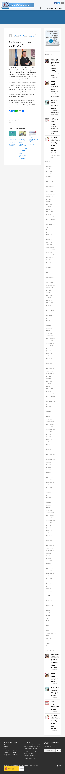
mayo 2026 (49, 173)
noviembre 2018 (50, 396)
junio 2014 (48, 527)
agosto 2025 (49, 196)
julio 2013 (48, 555)
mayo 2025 (49, 204)
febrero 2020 (49, 361)
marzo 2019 (49, 386)
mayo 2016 (49, 469)
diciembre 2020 (50, 335)
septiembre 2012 (50, 581)
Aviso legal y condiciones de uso (12, 765)
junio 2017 (48, 436)
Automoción (49, 607)
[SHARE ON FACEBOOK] (12, 120)
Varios (47, 643)
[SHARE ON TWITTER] (10, 120)
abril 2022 (48, 297)
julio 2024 (48, 229)
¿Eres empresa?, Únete (47, 3)
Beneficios (49, 613)
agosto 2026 (49, 166)
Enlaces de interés (7, 751)
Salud (47, 635)
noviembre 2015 (50, 484)
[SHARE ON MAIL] (10, 122)
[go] (58, 50)
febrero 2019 (49, 388)
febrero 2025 (49, 211)
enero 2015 (49, 510)
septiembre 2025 (50, 194)
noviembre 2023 (50, 249)
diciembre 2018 (50, 393)
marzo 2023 (49, 270)
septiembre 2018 (50, 401)
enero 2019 (49, 391)
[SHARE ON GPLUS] (15, 120)
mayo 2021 (49, 323)
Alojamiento (49, 605)
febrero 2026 (49, 181)
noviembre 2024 (50, 219)
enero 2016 (49, 479)
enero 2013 (49, 570)
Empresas (15, 754)
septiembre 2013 (50, 550)
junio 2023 (49, 262)
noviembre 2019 (50, 368)
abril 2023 (48, 267)
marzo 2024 (49, 239)
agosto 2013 (49, 553)
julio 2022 (48, 290)
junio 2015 (48, 497)
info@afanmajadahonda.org (31, 751)
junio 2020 (49, 350)
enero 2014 (49, 540)
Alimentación (49, 602)
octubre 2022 (49, 282)
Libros (47, 623)
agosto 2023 (49, 257)
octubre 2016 (49, 457)
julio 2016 (48, 464)
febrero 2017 (49, 447)
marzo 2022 (49, 300)
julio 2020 (48, 348)
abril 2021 (48, 325)
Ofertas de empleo (51, 633)
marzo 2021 (49, 328)
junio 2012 (48, 586)
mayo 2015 (49, 500)
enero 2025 (49, 214)
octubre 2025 (49, 191)
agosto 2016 (49, 462)
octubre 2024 (49, 222)
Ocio (47, 630)
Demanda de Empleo (7, 755)
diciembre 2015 (50, 482)
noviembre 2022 (50, 280)
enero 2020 (49, 363)
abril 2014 (48, 533)
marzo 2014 (49, 535)
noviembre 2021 (50, 310)
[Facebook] (55, 3)
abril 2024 (48, 237)
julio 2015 (48, 495)
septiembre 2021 (50, 315)
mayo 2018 (49, 409)
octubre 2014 (49, 517)
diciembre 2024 (50, 216)
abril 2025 (48, 206)
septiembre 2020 (50, 343)
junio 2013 (48, 558)
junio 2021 (48, 320)
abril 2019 (48, 383)
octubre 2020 (49, 340)
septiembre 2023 (50, 254)
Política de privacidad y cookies (29, 765)
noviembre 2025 (50, 189)
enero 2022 (49, 305)
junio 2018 (48, 406)
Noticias (32, 36)
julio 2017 (48, 434)
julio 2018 (48, 404)
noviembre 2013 (50, 545)
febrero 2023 (49, 272)
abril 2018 (48, 411)
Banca (48, 610)
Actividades (49, 600)
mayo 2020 (49, 353)
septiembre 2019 (50, 373)
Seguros (48, 638)
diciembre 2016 (50, 452)
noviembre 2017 (50, 424)
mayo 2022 (49, 295)
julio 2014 (48, 525)
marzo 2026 (49, 179)
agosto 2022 (49, 287)
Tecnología (49, 640)
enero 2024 (49, 244)
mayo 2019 (49, 381)
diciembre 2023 (50, 247)
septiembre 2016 (50, 459)
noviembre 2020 (50, 338)
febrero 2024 (49, 242)
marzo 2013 (49, 565)
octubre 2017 (49, 426)
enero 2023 (49, 275)
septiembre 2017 (50, 429)
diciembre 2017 (50, 421)
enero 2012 (49, 588)
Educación (49, 615)
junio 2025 (48, 201)
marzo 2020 (49, 358)
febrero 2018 (49, 416)
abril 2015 (48, 502)
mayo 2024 (49, 234)
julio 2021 (48, 318)
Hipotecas (49, 618)
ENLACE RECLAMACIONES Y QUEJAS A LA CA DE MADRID (34, 141)
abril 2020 (48, 356)
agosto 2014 (49, 522)
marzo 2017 (49, 444)
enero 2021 (49, 333)
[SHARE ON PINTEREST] (18, 120)
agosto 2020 (49, 345)
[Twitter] (58, 3)
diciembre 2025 (50, 186)
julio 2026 (48, 168)
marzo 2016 (49, 474)
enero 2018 (49, 419)
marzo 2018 (49, 414)
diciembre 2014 (50, 512)
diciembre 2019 (50, 366)
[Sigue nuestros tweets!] (60, 766)
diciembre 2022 (50, 277)
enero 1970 (49, 591)
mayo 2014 (49, 530)
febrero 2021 (49, 330)
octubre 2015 (49, 487)
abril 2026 (48, 176)
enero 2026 (49, 184)
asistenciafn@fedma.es (30, 755)
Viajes (47, 645)
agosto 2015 (49, 492)
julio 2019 (48, 376)
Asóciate (15, 744)
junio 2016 (48, 467)
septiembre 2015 (50, 490)
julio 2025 (48, 199)
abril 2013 (48, 563)
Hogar (48, 620)
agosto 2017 (49, 431)
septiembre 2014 (50, 520)
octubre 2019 (49, 371)
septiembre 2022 (50, 285)
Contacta (39, 3)
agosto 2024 (49, 227)
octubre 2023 (49, 252)
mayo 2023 (49, 265)
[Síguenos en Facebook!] (57, 766)
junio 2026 (49, 171)
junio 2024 (49, 232)
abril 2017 (48, 442)
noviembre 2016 (50, 454)
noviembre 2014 (50, 515)
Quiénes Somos (6, 745)
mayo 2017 (49, 439)
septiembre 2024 (50, 224)
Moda (47, 625)
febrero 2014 (49, 538)
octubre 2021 (49, 313)
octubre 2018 (49, 399)
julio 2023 (48, 259)
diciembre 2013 (50, 543)
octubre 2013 (49, 548)
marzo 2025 (49, 209)
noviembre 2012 (50, 576)
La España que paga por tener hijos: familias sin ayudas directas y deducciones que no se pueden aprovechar (55, 65)
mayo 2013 (49, 560)
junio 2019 (48, 378)
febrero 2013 (49, 568)
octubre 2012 (49, 578)
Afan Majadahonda (19, 35)
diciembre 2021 (50, 307)
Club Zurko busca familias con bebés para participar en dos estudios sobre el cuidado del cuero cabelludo (55, 144)
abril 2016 (48, 472)
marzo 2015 (49, 505)
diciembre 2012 (50, 573)
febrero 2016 (49, 477)
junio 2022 (48, 292)
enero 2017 (49, 449)
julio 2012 (48, 583)
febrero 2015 (49, 507)
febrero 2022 (49, 302)
